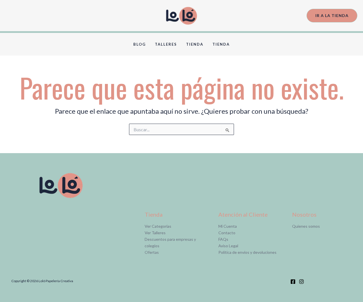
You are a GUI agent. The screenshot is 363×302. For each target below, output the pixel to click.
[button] (332, 16)
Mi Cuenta (227, 226)
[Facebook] (293, 281)
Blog (139, 44)
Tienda (194, 44)
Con (222, 232)
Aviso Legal (228, 245)
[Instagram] (301, 281)
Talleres (166, 44)
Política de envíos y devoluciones (247, 252)
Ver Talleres (155, 232)
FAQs (223, 239)
